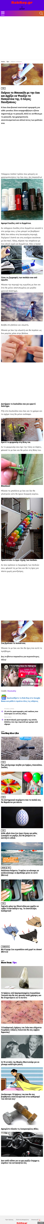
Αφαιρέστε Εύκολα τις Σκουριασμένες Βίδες (19, 1129)
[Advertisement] (22, 38)
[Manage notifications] (39, 1220)
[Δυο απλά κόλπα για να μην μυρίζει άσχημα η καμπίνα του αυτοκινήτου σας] (22, 1144)
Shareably (11, 691)
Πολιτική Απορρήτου (22, 1219)
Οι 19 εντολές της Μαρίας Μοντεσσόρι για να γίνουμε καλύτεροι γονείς (20, 1063)
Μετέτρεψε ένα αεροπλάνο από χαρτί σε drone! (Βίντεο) (21, 950)
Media (3, 868)
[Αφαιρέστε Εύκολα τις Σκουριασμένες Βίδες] (22, 1113)
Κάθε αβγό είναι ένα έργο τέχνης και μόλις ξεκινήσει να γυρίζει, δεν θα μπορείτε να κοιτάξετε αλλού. (19, 835)
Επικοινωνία (35, 1219)
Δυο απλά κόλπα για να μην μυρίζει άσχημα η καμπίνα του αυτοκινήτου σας (20, 1161)
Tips (3, 762)
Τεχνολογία (5, 946)
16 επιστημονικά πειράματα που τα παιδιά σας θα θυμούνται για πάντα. (21, 801)
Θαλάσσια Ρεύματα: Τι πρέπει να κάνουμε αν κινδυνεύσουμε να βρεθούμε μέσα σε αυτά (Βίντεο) (20, 872)
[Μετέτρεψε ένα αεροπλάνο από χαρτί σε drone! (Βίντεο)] (22, 929)
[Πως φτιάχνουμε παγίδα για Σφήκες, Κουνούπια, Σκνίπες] (22, 748)
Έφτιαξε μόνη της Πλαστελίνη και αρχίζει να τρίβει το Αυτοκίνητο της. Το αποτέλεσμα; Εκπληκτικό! (20, 908)
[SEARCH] (41, 13)
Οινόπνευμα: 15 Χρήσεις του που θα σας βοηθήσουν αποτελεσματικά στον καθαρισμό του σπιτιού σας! (20, 1096)
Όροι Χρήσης (9, 1219)
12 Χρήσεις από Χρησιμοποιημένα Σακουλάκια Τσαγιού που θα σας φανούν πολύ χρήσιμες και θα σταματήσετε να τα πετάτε (21, 995)
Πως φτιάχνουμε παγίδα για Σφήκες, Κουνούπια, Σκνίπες (21, 766)
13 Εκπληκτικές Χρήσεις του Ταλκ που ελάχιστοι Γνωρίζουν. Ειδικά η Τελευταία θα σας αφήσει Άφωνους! (21, 1029)
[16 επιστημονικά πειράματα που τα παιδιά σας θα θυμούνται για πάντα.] (22, 783)
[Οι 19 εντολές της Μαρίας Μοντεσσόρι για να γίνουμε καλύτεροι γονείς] (22, 1046)
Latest (22, 9)
